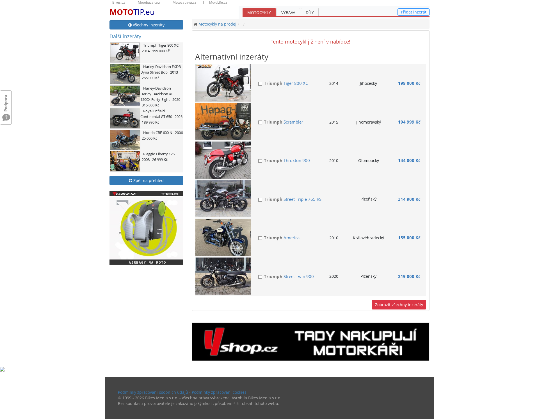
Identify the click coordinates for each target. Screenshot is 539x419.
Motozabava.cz (184, 2)
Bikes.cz (118, 2)
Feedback (6, 100)
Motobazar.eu (149, 2)
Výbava (288, 12)
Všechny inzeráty (148, 25)
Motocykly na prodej (217, 24)
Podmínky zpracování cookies (219, 392)
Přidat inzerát (413, 12)
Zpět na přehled (148, 180)
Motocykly (259, 12)
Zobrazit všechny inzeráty (399, 304)
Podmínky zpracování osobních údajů (153, 392)
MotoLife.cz (218, 2)
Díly (310, 12)
